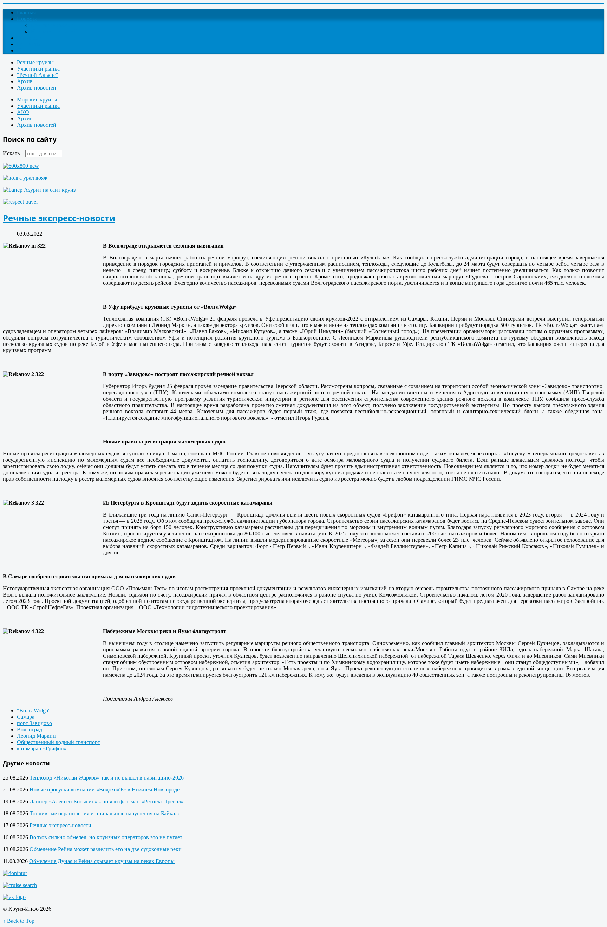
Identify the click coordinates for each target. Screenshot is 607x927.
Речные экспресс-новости (59, 218)
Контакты (28, 44)
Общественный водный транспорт (58, 742)
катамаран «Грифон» (42, 748)
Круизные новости (53, 25)
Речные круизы (35, 62)
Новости (27, 19)
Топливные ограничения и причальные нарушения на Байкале (105, 813)
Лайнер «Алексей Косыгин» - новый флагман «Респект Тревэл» (107, 801)
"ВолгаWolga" (34, 711)
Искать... (13, 153)
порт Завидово (34, 723)
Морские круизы (37, 100)
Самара (25, 717)
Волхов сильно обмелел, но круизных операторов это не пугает (106, 837)
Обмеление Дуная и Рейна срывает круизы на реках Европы (102, 861)
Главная (26, 12)
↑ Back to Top (18, 921)
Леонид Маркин (36, 736)
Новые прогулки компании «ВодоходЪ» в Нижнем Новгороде (105, 790)
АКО (23, 112)
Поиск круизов (35, 50)
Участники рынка (38, 69)
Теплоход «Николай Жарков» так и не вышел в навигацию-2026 (107, 778)
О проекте (29, 38)
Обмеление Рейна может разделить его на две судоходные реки (106, 849)
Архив (25, 81)
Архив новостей (36, 88)
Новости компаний (54, 31)
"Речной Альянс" (37, 75)
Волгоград (29, 729)
